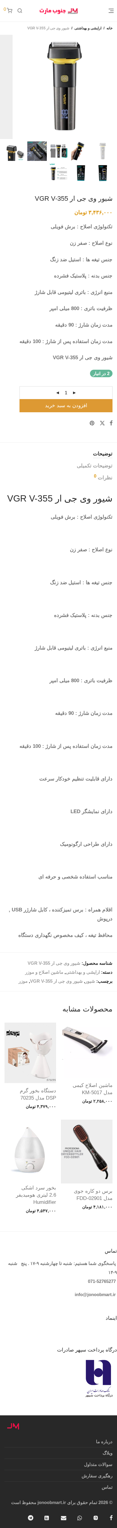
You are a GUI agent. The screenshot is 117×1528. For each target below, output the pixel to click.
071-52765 (98, 1281)
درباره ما (104, 1441)
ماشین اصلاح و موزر (44, 972)
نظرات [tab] (103, 477)
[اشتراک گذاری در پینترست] (92, 423)
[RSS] (47, 1517)
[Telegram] (30, 1517)
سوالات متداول (98, 1464)
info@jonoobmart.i (94, 1294)
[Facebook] (111, 1517)
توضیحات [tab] (102, 454)
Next (4, 87)
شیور (90, 981)
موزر (23, 981)
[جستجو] (20, 11)
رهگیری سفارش (97, 1475)
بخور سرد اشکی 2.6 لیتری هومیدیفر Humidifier (36, 1195)
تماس (107, 1487)
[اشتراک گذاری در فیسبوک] (111, 423)
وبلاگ (107, 1452)
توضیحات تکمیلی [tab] (94, 466)
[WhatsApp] (79, 1517)
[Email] (63, 1517)
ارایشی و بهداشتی (87, 28)
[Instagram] (95, 1517)
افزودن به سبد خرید (66, 405)
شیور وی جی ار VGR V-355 (56, 981)
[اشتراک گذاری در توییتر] (102, 423)
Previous (111, 87)
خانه (109, 28)
